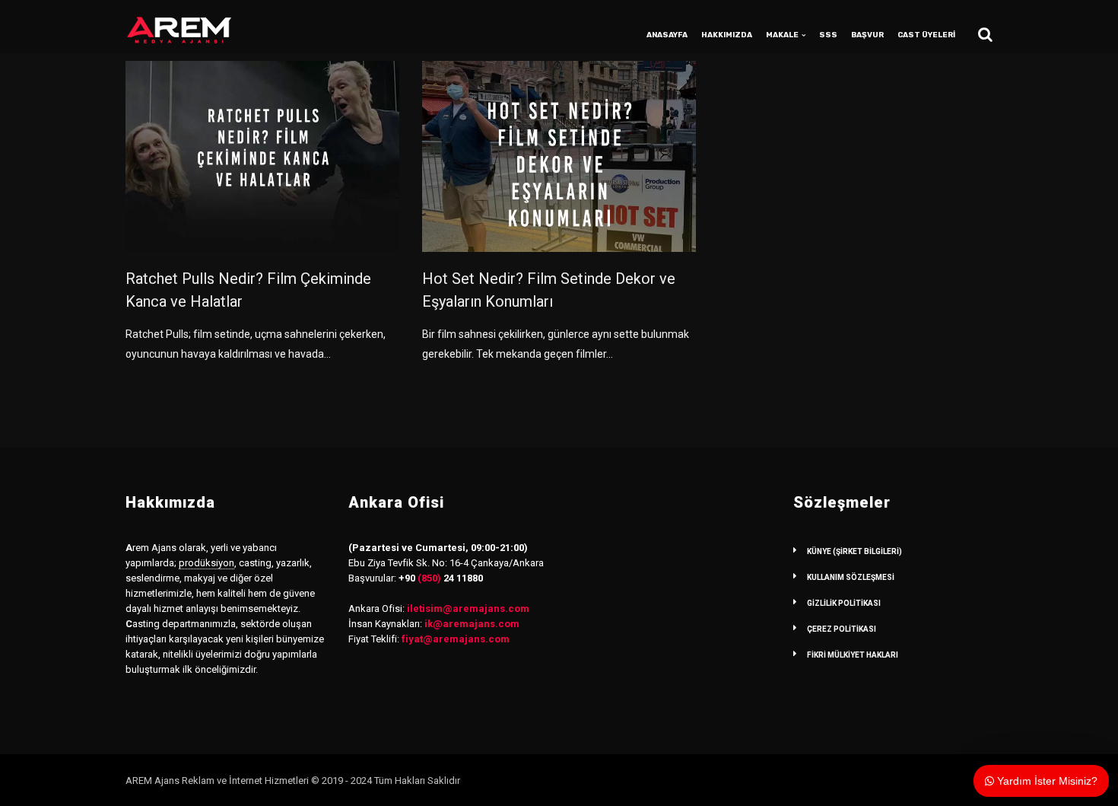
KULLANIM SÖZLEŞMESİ (850, 577)
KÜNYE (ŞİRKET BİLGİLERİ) (854, 551)
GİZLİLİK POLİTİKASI (844, 603)
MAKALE (782, 35)
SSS (828, 35)
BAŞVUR (867, 35)
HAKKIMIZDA (726, 35)
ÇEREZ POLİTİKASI (841, 629)
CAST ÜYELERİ (926, 35)
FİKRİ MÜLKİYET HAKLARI (852, 655)
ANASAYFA (667, 35)
